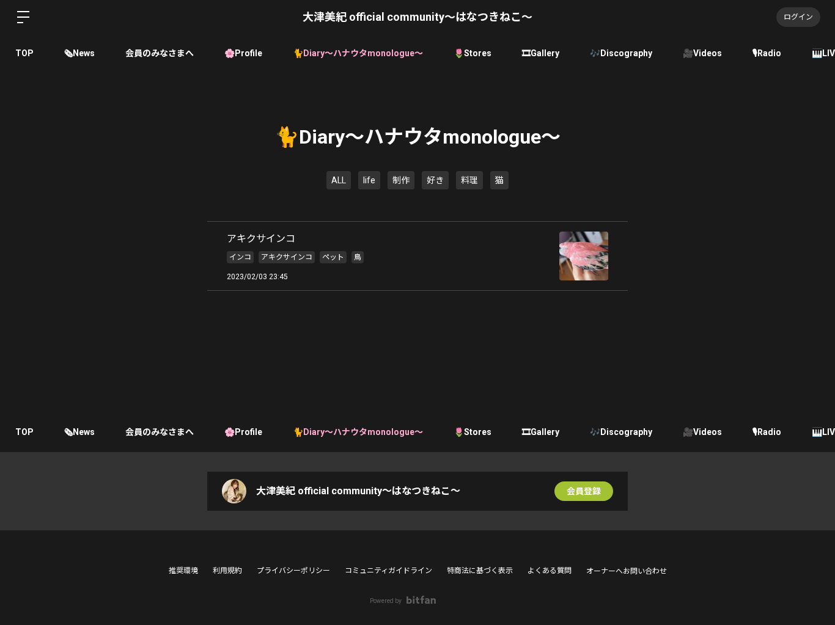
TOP (24, 53)
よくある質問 (550, 570)
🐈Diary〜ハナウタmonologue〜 (358, 53)
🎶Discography (621, 53)
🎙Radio (766, 53)
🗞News (79, 53)
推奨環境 (183, 570)
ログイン (798, 17)
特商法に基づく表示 (480, 570)
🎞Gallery (540, 53)
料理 (469, 180)
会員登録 (584, 491)
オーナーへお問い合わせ (626, 571)
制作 (401, 180)
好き (435, 180)
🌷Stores (472, 53)
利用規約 (227, 570)
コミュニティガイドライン (388, 570)
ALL (338, 180)
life (369, 180)
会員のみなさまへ (159, 53)
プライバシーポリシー (293, 570)
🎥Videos (702, 53)
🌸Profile (243, 53)
